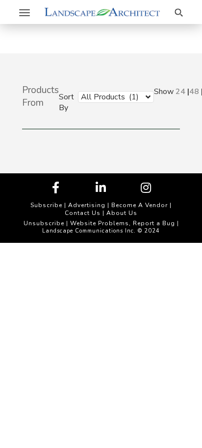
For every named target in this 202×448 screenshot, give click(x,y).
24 (180, 91)
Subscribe (46, 205)
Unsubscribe (44, 223)
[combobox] (108, 96)
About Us (121, 213)
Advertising (86, 205)
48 (194, 91)
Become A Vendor (139, 205)
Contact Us (83, 213)
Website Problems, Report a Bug (122, 223)
